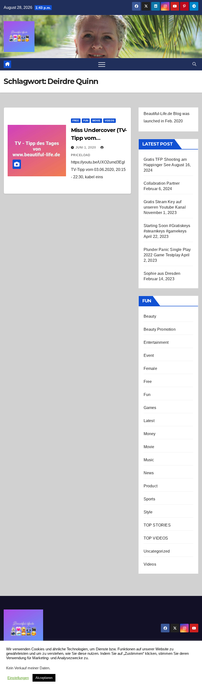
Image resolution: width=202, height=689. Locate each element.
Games (150, 408)
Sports (149, 499)
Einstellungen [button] (18, 678)
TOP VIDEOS (156, 538)
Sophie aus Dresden (162, 273)
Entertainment (156, 342)
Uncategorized (157, 551)
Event (149, 355)
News (149, 473)
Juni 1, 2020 (86, 147)
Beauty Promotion (160, 329)
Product (150, 486)
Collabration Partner (162, 183)
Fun (85, 120)
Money (150, 434)
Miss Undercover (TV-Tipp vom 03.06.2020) (99, 138)
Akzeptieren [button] (43, 678)
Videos (109, 120)
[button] (194, 64)
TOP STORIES (157, 525)
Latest (149, 421)
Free (75, 120)
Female (150, 368)
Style (148, 512)
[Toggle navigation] (101, 64)
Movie (96, 120)
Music (149, 460)
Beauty (150, 316)
